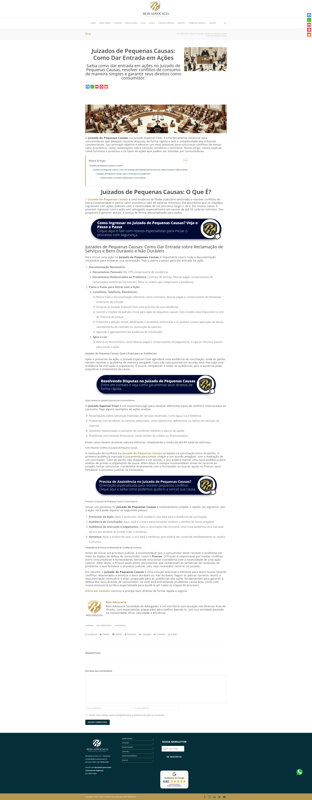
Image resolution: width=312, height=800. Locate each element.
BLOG (143, 23)
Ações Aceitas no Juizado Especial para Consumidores (123, 177)
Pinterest (131, 634)
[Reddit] (106, 86)
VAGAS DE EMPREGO (129, 756)
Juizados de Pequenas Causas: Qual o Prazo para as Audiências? (124, 173)
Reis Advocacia (116, 602)
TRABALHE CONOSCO (197, 23)
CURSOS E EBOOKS (166, 23)
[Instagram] (209, 796)
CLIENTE (212, 23)
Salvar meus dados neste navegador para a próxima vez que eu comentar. (127, 715)
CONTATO (181, 23)
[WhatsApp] (92, 86)
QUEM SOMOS (105, 23)
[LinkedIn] (214, 796)
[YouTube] (224, 796)
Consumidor (120, 625)
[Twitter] (219, 796)
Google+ (146, 634)
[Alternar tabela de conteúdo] (184, 160)
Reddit (118, 634)
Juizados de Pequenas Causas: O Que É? (106, 165)
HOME (93, 23)
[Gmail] (97, 86)
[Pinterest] (101, 86)
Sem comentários (104, 625)
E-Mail (173, 634)
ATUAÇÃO (118, 23)
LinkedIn (160, 634)
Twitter (106, 634)
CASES (152, 23)
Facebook (92, 634)
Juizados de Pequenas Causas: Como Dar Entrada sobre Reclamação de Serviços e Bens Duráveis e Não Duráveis (140, 169)
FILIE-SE (125, 760)
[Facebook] (87, 86)
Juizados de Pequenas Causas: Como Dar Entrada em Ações (133, 54)
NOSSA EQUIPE (131, 23)
